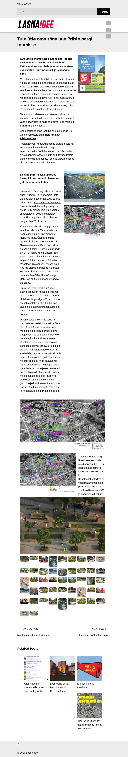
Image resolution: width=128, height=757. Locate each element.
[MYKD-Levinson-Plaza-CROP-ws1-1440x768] (91, 570)
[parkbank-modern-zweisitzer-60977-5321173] (100, 571)
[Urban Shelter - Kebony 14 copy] (53, 579)
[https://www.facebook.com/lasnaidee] (18, 744)
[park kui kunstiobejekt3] (24, 559)
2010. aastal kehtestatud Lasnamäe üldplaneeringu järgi (40, 204)
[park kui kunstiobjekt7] (62, 559)
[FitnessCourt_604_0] (53, 571)
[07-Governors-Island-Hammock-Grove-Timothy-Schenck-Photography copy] (62, 579)
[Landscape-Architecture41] (62, 572)
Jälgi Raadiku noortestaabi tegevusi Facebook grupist (35, 687)
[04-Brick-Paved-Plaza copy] (24, 582)
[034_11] (34, 570)
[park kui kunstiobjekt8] (72, 559)
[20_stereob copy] (34, 579)
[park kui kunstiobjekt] (34, 558)
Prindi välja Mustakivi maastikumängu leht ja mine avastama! (89, 724)
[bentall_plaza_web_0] (43, 571)
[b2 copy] (43, 579)
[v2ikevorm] (91, 559)
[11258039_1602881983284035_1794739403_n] (91, 581)
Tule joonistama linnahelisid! (85, 685)
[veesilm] (24, 570)
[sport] (81, 559)
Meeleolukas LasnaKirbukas (33, 635)
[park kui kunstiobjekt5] (53, 562)
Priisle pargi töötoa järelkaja (92, 635)
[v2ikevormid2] (100, 559)
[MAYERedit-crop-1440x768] (81, 570)
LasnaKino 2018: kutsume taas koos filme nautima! (60, 687)
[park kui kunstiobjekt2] (43, 559)
